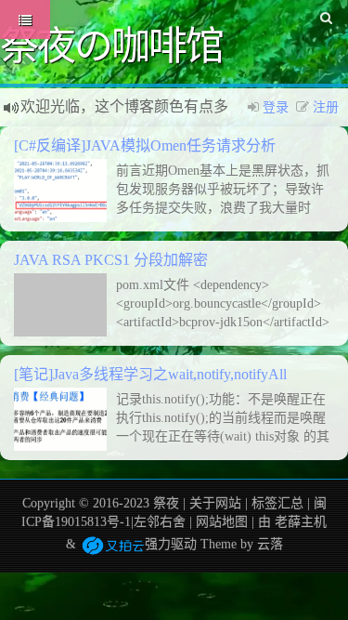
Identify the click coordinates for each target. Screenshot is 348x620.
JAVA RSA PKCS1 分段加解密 (111, 260)
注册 (326, 107)
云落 (270, 544)
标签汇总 (277, 503)
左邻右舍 (160, 522)
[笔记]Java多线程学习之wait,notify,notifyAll (150, 374)
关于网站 (215, 503)
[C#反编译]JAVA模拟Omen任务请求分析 (145, 145)
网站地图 (222, 522)
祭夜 (166, 503)
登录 (276, 107)
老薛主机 (301, 522)
